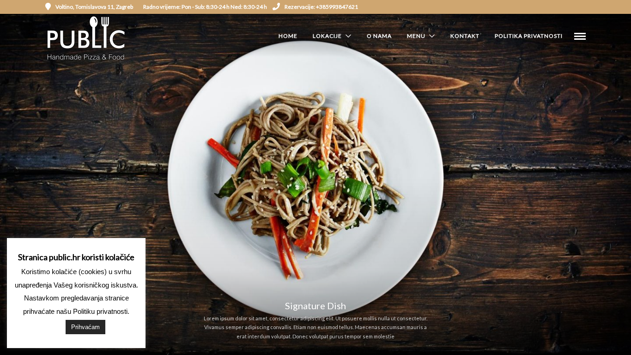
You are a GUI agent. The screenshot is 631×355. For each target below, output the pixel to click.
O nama (379, 35)
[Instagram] (570, 7)
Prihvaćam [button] (85, 327)
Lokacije (327, 35)
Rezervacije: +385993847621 (321, 6)
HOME (288, 35)
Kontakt (464, 35)
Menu (416, 35)
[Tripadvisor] (582, 7)
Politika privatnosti (529, 35)
